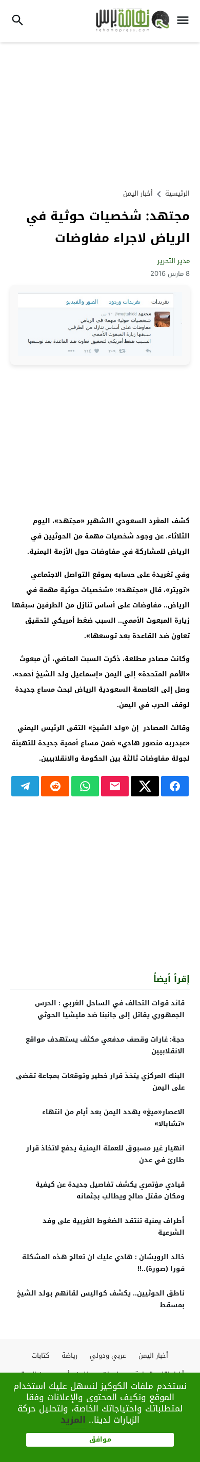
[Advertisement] (100, 114)
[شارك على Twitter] (144, 786)
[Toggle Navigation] (185, 21)
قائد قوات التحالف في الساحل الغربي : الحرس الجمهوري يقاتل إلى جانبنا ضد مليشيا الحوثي (110, 1009)
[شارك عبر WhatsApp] (85, 786)
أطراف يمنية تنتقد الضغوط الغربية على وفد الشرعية (114, 1226)
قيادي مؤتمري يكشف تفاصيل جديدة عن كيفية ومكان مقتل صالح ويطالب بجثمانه (110, 1190)
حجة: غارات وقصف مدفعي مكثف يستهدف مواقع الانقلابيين (105, 1045)
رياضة (69, 1355)
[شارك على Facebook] (175, 786)
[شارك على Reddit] (55, 786)
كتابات (40, 1355)
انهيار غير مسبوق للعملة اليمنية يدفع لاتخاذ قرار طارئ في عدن (105, 1154)
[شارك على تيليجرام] (25, 786)
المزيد (73, 1419)
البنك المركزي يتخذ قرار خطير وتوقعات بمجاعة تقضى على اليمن (100, 1081)
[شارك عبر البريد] (115, 786)
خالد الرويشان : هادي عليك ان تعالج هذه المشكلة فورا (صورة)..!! (103, 1263)
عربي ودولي (108, 1355)
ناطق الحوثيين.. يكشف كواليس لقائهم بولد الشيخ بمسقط (101, 1299)
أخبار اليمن (138, 193)
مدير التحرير (173, 260)
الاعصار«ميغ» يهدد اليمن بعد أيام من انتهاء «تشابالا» (113, 1117)
